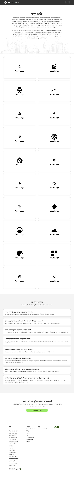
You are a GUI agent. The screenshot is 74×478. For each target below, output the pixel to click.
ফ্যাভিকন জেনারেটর (12, 435)
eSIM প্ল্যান (11, 454)
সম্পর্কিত (28, 441)
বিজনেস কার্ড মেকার (12, 456)
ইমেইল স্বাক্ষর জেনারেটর (13, 458)
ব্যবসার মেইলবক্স (12, 465)
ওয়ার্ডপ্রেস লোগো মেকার (13, 443)
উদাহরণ (28, 433)
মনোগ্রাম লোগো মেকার (13, 441)
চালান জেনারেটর (12, 460)
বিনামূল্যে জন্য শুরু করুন (37, 410)
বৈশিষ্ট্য (28, 431)
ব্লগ (27, 435)
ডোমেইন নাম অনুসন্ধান (13, 463)
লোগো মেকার (11, 428)
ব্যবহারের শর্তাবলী (30, 439)
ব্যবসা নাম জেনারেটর (13, 433)
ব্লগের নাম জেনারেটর (13, 437)
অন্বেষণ (10, 448)
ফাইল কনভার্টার (12, 450)
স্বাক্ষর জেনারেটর (12, 452)
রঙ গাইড (11, 446)
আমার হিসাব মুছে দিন (30, 437)
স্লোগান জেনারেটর (12, 439)
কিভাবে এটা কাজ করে (30, 428)
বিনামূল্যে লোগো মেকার (13, 431)
